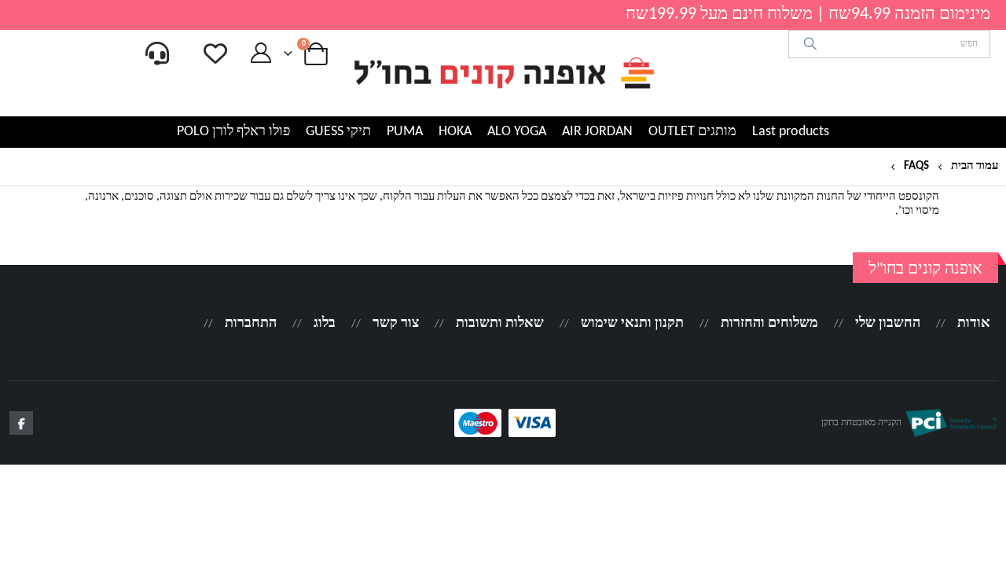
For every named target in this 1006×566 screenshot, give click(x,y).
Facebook (21, 423)
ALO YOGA (516, 131)
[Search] (810, 44)
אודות (973, 323)
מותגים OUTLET (692, 131)
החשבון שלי (887, 323)
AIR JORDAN (597, 131)
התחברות (251, 323)
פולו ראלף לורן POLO (233, 131)
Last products (790, 131)
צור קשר (396, 323)
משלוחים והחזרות (769, 323)
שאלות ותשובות (500, 323)
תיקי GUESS (338, 131)
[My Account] (261, 53)
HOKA (455, 131)
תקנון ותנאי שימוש (632, 323)
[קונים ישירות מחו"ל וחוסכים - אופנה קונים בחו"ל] (503, 73)
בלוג (325, 323)
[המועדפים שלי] (215, 53)
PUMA (405, 131)
